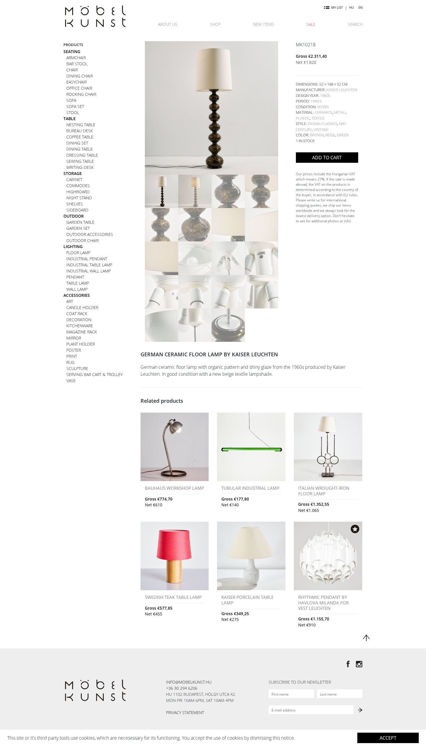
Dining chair (79, 76)
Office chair (79, 88)
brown (317, 135)
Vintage (321, 129)
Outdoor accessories (89, 234)
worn (323, 106)
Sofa (71, 100)
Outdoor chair (82, 240)
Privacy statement (185, 712)
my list (337, 7)
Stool (72, 112)
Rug (70, 362)
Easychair (76, 82)
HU (351, 7)
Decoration (78, 319)
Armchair (76, 57)
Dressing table (82, 155)
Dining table (79, 149)
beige (330, 135)
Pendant (75, 277)
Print (71, 356)
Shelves (74, 204)
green (343, 135)
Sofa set (75, 106)
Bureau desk (79, 130)
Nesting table (80, 124)
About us (167, 24)
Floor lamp (78, 252)
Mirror (73, 338)
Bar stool (77, 63)
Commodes (78, 185)
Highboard (78, 191)
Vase (71, 380)
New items (263, 24)
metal (339, 112)
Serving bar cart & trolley (94, 374)
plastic (303, 118)
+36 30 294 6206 (181, 688)
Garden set (78, 228)
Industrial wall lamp (88, 271)
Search (355, 24)
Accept (388, 738)
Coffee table (79, 137)
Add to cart (327, 157)
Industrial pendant (86, 258)
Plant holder (80, 344)
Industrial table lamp (89, 265)
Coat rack (76, 313)
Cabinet (74, 179)
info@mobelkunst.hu (189, 682)
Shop (215, 24)
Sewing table (80, 161)
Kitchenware (79, 325)
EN (360, 7)
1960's (316, 101)
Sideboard (77, 210)
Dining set (77, 143)
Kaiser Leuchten (341, 89)
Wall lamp (77, 289)
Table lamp (77, 283)
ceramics (323, 112)
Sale (310, 24)
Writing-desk (80, 167)
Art (69, 301)
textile (318, 118)
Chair (72, 70)
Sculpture (77, 368)
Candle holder (82, 307)
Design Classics (322, 123)
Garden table (80, 222)
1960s (325, 95)
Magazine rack (81, 332)
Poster (73, 350)
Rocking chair (81, 94)
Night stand (79, 198)
